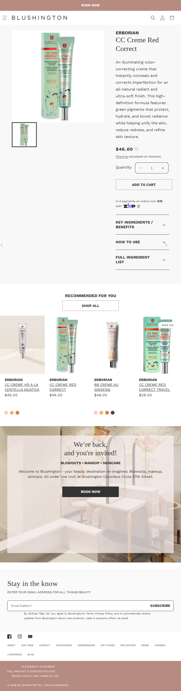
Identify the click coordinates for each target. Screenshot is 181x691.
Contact (44, 645)
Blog (31, 654)
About (11, 645)
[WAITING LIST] (156, 366)
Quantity (124, 167)
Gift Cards (108, 645)
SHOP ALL (90, 306)
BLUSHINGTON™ (28, 685)
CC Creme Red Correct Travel (154, 387)
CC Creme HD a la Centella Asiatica (22, 387)
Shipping (122, 156)
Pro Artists (128, 645)
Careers (160, 645)
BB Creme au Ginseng (106, 387)
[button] (4, 18)
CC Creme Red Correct (62, 387)
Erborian (127, 32)
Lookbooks (14, 654)
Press (145, 645)
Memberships (86, 645)
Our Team (27, 645)
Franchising (64, 645)
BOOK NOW (90, 492)
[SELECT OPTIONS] (22, 366)
